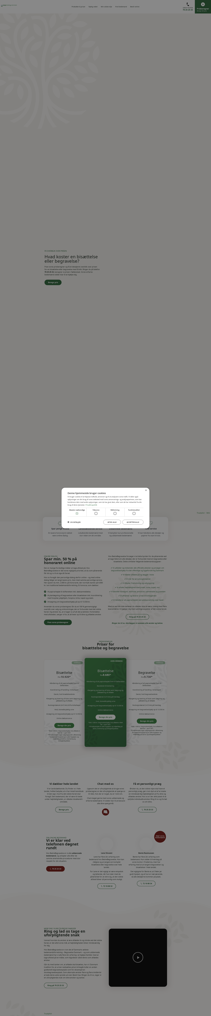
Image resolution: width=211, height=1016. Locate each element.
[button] (74, 522)
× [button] (146, 490)
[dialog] (105, 508)
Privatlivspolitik (91, 505)
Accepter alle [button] (133, 522)
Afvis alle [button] (112, 522)
